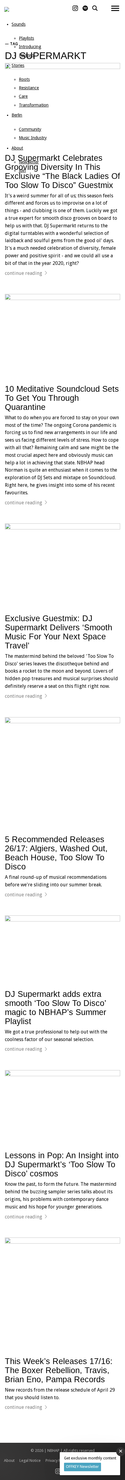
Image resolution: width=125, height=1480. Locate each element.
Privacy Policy (57, 1460)
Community (30, 129)
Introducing (30, 46)
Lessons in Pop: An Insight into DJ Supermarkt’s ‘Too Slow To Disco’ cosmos (62, 1164)
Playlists (26, 38)
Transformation (34, 105)
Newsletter (29, 162)
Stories (18, 65)
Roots (24, 79)
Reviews (26, 55)
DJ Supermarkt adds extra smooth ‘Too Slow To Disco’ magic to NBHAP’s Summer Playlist (55, 1007)
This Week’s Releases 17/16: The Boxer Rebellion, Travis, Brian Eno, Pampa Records (59, 1370)
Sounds (18, 24)
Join (22, 170)
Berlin (17, 115)
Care (23, 96)
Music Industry (33, 137)
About (17, 148)
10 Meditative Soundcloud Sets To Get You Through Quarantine (62, 398)
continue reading (23, 273)
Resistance (29, 87)
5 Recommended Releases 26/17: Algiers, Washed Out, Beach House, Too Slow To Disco (56, 853)
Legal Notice (30, 1460)
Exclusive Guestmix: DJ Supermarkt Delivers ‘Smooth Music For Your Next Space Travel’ (58, 632)
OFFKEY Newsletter (82, 1466)
